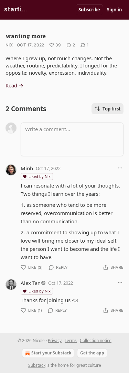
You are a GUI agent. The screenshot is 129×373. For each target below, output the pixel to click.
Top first (112, 109)
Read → (14, 85)
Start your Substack (51, 353)
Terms (71, 340)
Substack (36, 365)
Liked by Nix (40, 176)
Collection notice (95, 340)
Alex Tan (31, 282)
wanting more (26, 36)
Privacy (55, 340)
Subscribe (89, 10)
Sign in (114, 10)
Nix (9, 44)
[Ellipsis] (120, 167)
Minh (27, 168)
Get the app (92, 353)
